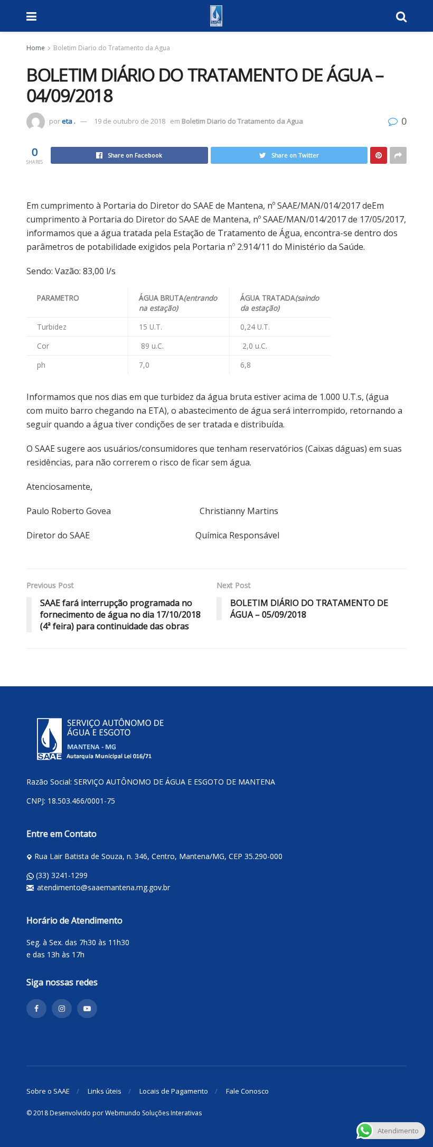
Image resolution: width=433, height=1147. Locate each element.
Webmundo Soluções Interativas (153, 1112)
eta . (69, 121)
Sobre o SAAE (48, 1091)
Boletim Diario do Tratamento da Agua (111, 47)
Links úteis (104, 1091)
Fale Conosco (247, 1091)
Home (35, 47)
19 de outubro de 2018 (129, 121)
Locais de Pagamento (173, 1091)
